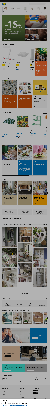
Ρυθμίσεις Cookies (4, 405)
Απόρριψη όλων (13, 405)
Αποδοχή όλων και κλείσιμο (23, 405)
